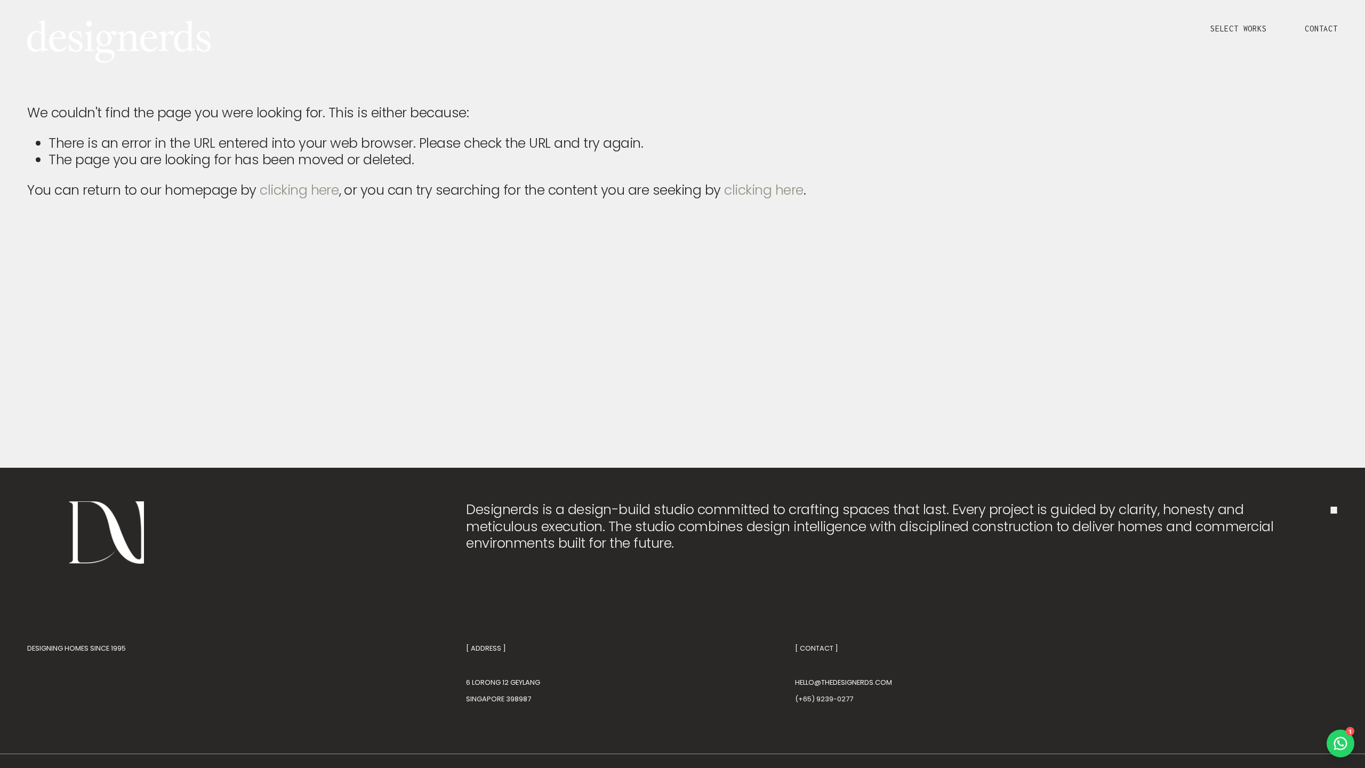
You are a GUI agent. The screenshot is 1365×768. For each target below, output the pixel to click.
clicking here (299, 190)
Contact (1321, 28)
